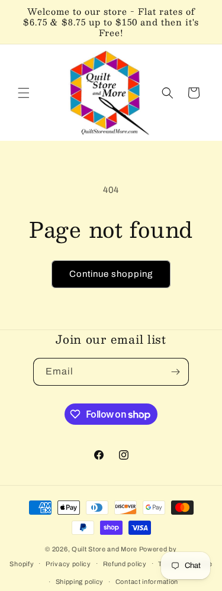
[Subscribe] (175, 372)
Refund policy (125, 563)
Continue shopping (111, 274)
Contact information (146, 581)
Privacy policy (68, 563)
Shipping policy (80, 581)
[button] (24, 93)
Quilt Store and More (104, 549)
